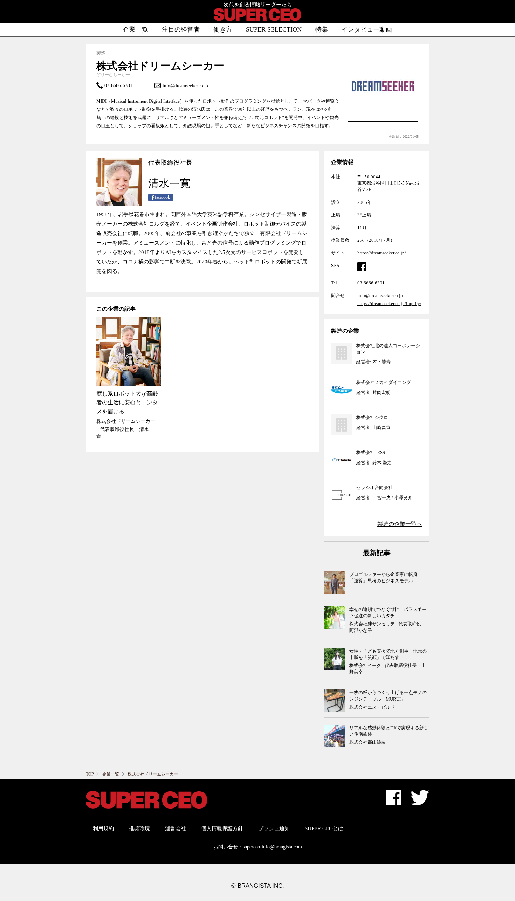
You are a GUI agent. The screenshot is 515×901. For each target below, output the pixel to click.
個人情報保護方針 (222, 828)
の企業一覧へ (399, 524)
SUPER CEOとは (324, 828)
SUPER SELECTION (274, 29)
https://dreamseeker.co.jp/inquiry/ (389, 303)
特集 (321, 29)
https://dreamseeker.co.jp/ (381, 252)
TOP (90, 774)
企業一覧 (135, 29)
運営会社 (175, 828)
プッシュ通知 (274, 828)
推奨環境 (139, 828)
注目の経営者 (181, 29)
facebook (162, 197)
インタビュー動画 (367, 29)
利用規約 (103, 828)
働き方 (222, 29)
